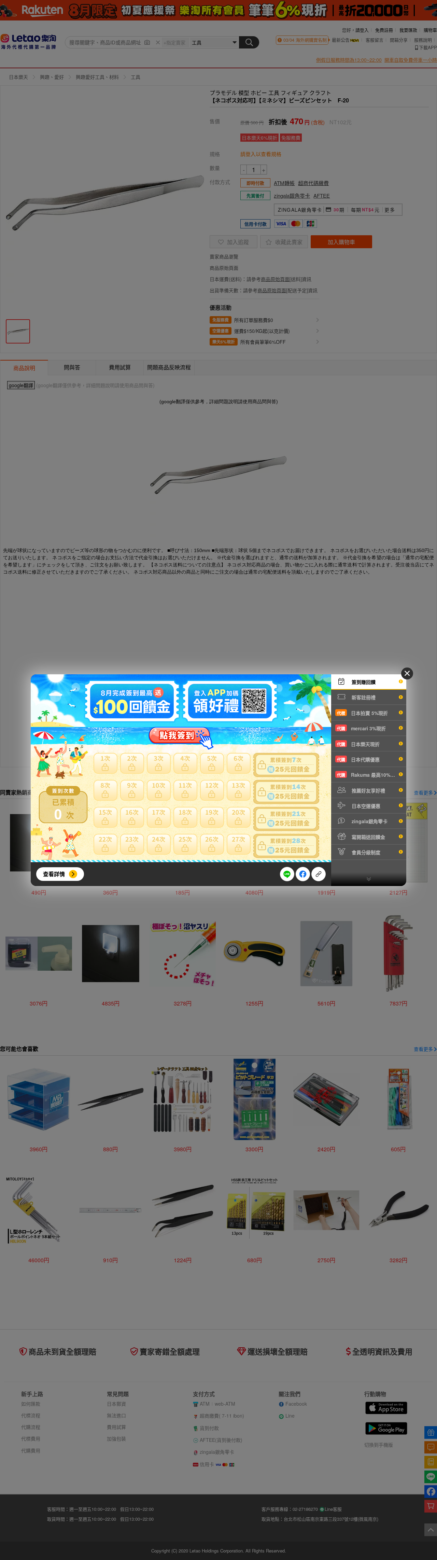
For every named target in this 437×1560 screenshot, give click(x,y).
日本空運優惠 (365, 805)
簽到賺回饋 (363, 681)
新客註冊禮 (363, 697)
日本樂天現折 (358, 744)
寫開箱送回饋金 (367, 836)
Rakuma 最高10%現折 (368, 774)
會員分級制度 (365, 852)
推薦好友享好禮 (367, 790)
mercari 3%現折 (361, 728)
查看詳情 (54, 874)
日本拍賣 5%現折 (362, 712)
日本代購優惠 (358, 759)
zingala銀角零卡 (368, 821)
